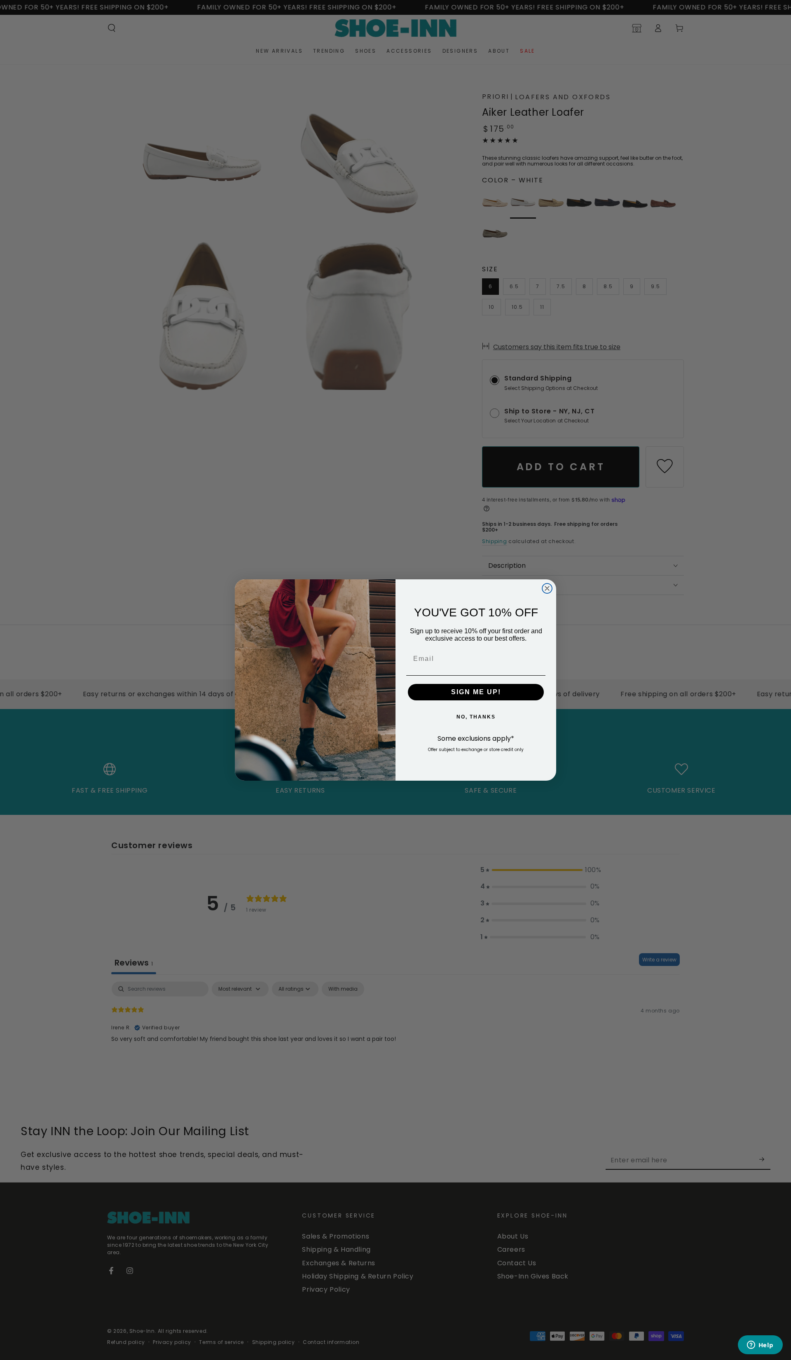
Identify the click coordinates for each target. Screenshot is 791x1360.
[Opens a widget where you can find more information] (760, 1345)
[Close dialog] (547, 588)
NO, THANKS (476, 717)
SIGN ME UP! (476, 691)
